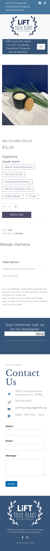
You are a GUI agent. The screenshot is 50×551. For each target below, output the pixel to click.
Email (10, 441)
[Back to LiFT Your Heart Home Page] (24, 26)
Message (12, 455)
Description (11, 262)
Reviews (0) (11, 275)
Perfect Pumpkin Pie (18, 189)
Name (10, 426)
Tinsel (32, 196)
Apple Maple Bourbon (18, 167)
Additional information (19, 269)
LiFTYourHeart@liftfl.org (31, 407)
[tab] (25, 262)
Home (19, 233)
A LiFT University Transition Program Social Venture (18, 6)
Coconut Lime (13, 174)
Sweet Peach (13, 196)
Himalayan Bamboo (17, 181)
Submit (11, 483)
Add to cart (16, 214)
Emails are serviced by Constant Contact (23, 348)
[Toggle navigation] (41, 47)
